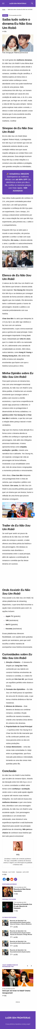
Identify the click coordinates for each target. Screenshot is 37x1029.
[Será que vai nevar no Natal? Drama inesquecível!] (17, 977)
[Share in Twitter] (8, 879)
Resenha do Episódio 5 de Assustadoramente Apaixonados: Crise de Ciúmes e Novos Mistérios (21, 922)
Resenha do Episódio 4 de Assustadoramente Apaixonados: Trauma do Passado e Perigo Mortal (21, 932)
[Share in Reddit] (12, 879)
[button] (3, 3)
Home (3, 9)
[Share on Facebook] (4, 879)
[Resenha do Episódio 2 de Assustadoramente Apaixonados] (5, 952)
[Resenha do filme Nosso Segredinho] (7, 892)
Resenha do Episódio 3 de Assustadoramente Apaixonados (20, 942)
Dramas (5, 15)
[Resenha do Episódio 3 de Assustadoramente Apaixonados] (5, 944)
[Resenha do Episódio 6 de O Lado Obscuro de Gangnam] (7, 907)
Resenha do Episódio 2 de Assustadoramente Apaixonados (20, 950)
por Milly (16, 926)
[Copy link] (15, 879)
